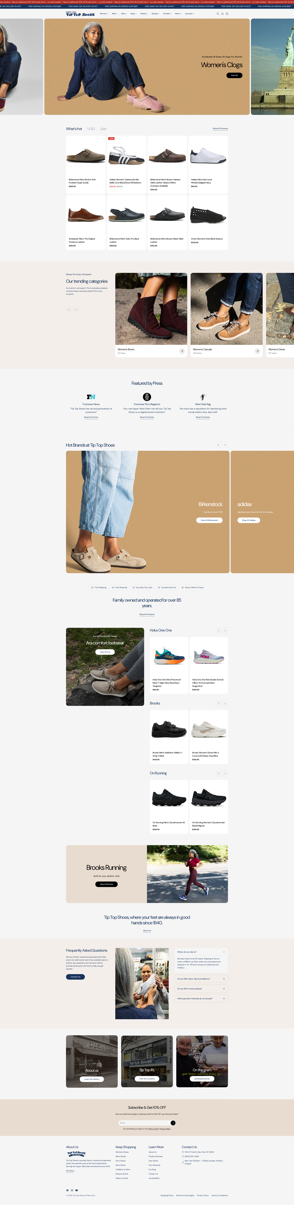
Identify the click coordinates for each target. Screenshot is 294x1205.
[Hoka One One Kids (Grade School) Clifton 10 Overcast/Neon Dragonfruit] (208, 656)
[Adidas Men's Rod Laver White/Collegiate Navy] (208, 155)
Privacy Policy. (165, 1129)
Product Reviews (156, 1156)
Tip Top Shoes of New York (84, 1195)
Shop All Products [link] (147, 614)
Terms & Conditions (219, 1195)
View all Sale (11, 81)
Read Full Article (147, 417)
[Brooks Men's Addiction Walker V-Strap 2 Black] (169, 729)
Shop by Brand (122, 1174)
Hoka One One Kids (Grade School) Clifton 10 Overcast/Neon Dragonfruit (207, 682)
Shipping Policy (167, 1195)
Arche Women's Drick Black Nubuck (207, 238)
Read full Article (91, 417)
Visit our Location (147, 1079)
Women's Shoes (122, 1152)
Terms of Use (153, 1129)
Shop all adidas (249, 520)
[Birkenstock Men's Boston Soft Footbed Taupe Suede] (86, 155)
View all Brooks (106, 884)
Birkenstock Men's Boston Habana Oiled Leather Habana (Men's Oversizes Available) (165, 182)
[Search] (218, 13)
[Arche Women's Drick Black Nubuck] (208, 215)
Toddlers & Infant (123, 1169)
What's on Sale (122, 1178)
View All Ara (105, 652)
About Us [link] (147, 930)
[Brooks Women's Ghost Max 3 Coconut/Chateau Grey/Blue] (208, 729)
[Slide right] (75, 310)
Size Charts (153, 1161)
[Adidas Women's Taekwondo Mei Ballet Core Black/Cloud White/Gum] (126, 155)
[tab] (74, 128)
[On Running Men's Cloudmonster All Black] (169, 799)
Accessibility (154, 1178)
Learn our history (91, 1079)
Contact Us (75, 977)
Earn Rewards (154, 1165)
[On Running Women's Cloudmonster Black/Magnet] (208, 799)
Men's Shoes (121, 1156)
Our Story (70, 1171)
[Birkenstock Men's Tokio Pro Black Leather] (126, 215)
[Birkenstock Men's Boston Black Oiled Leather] (167, 215)
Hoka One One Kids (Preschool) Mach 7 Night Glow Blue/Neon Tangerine (167, 682)
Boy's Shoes (121, 1165)
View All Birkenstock (209, 520)
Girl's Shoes (120, 1161)
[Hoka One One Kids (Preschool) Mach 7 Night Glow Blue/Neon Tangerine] (169, 656)
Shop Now (75, 42)
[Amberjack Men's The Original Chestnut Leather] (86, 215)
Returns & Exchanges (185, 1195)
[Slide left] (69, 310)
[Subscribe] (173, 1123)
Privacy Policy (203, 1195)
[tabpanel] (147, 193)
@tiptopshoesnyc (202, 1079)
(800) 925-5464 (192, 1156)
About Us (153, 1152)
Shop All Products (220, 128)
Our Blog (152, 1169)
